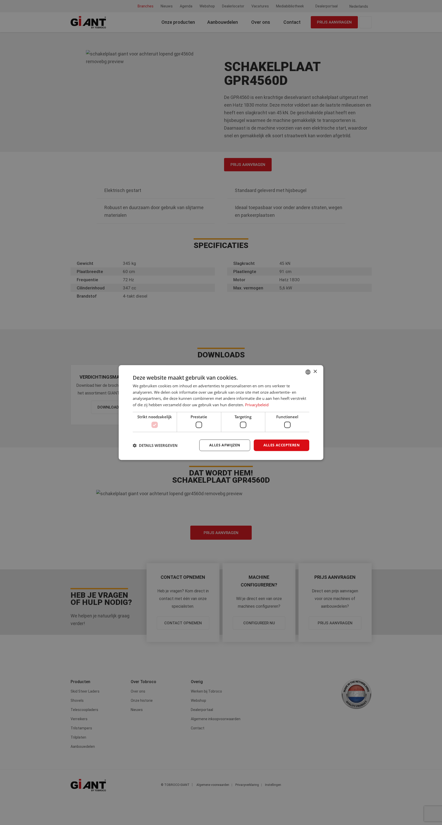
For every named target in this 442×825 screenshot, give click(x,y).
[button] (155, 445)
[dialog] (221, 412)
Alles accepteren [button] (281, 445)
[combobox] (308, 372)
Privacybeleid (257, 404)
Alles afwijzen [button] (224, 445)
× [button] (315, 372)
